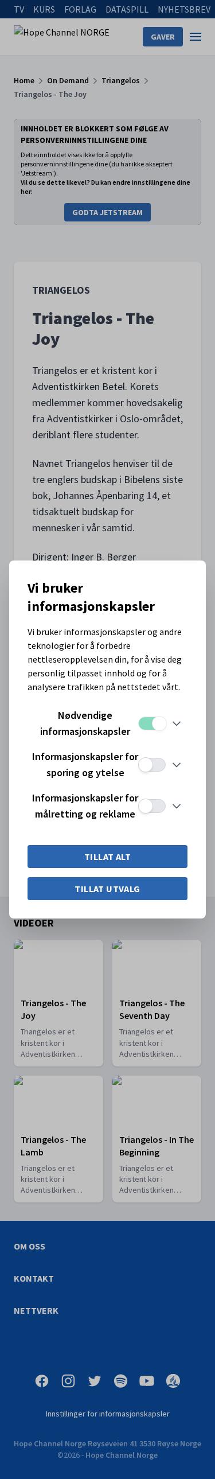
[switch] (152, 723)
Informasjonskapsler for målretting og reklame (85, 805)
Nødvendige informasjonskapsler (85, 723)
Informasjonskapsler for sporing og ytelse (85, 764)
